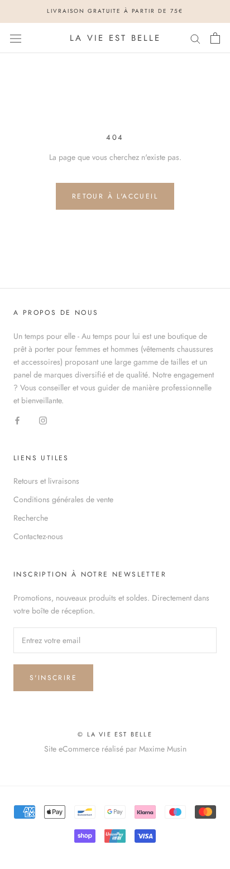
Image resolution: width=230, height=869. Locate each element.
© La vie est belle (115, 734)
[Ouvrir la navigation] (15, 38)
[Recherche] (195, 37)
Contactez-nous (38, 536)
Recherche (30, 517)
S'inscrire (53, 678)
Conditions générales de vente (63, 499)
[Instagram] (43, 419)
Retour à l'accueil (115, 196)
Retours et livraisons (46, 481)
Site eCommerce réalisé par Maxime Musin (115, 748)
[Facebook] (17, 419)
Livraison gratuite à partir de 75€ (115, 11)
